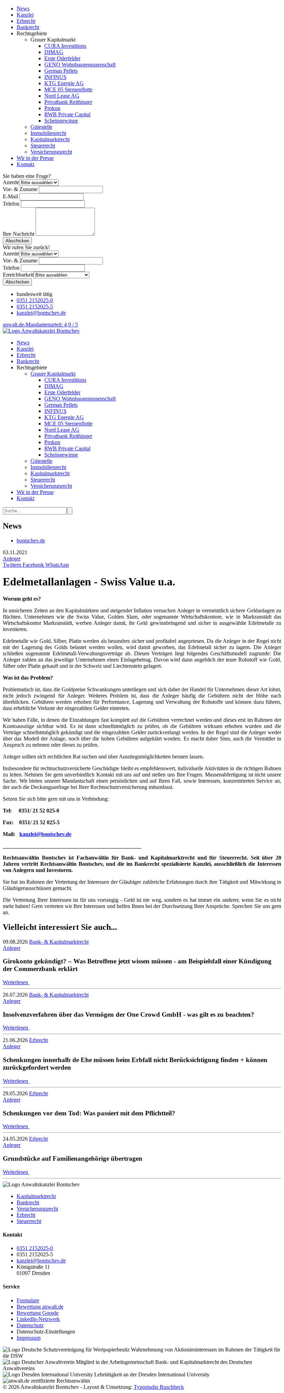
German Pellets (61, 71)
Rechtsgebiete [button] (32, 367)
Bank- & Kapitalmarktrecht (59, 942)
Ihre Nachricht (18, 234)
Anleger (11, 558)
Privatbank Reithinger (68, 102)
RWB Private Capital (67, 114)
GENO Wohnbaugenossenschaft (80, 65)
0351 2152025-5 (35, 306)
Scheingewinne (61, 121)
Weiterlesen (16, 982)
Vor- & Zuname (20, 189)
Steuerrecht (42, 146)
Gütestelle (41, 127)
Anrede (11, 182)
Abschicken (17, 240)
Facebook (32, 565)
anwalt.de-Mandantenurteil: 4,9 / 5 (40, 324)
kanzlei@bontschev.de (41, 313)
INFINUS (55, 77)
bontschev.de (31, 540)
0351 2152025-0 (35, 300)
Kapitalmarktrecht (50, 139)
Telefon (11, 204)
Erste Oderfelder (62, 58)
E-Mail (10, 196)
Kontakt (25, 164)
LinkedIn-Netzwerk (38, 1319)
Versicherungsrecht (51, 152)
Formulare (28, 1300)
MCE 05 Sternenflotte (68, 89)
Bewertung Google (38, 1313)
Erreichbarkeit (18, 275)
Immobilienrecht (48, 133)
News (23, 8)
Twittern (12, 565)
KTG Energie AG (64, 83)
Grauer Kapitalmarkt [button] (53, 374)
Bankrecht (28, 27)
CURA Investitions (65, 46)
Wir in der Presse (35, 158)
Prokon (52, 108)
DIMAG (53, 52)
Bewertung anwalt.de (40, 1307)
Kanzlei (25, 15)
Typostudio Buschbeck (159, 1387)
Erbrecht (26, 21)
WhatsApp (56, 565)
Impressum (29, 1338)
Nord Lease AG (61, 96)
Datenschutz (30, 1325)
